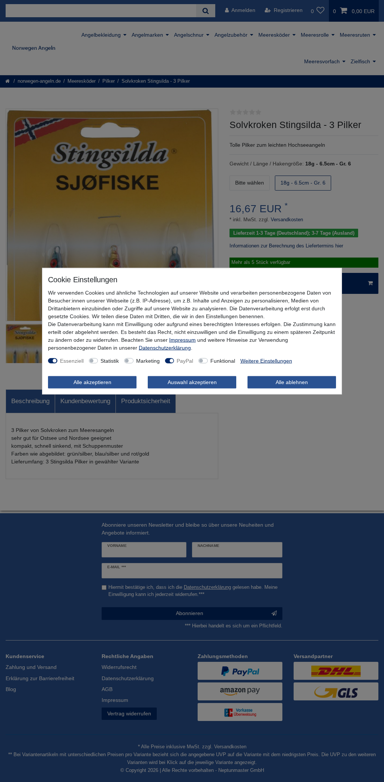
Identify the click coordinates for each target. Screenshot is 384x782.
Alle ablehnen (292, 382)
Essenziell (72, 360)
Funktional (222, 360)
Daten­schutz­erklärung (165, 347)
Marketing (148, 360)
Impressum (182, 340)
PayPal (185, 360)
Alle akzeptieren (92, 382)
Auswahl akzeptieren (192, 382)
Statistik (109, 360)
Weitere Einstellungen (266, 360)
